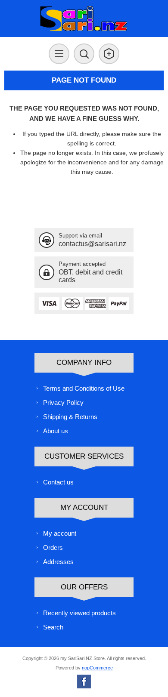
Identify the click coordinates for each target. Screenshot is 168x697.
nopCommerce (97, 667)
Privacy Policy (63, 402)
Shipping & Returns (70, 416)
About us (55, 431)
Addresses (58, 561)
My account (59, 533)
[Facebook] (84, 681)
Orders (53, 547)
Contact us (58, 482)
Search (53, 627)
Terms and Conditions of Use (83, 388)
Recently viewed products (79, 613)
